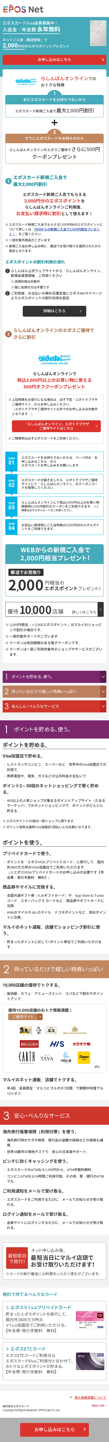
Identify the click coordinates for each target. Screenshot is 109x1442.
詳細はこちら (54, 311)
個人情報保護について (90, 1397)
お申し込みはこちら (54, 59)
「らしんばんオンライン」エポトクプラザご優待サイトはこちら (56, 426)
